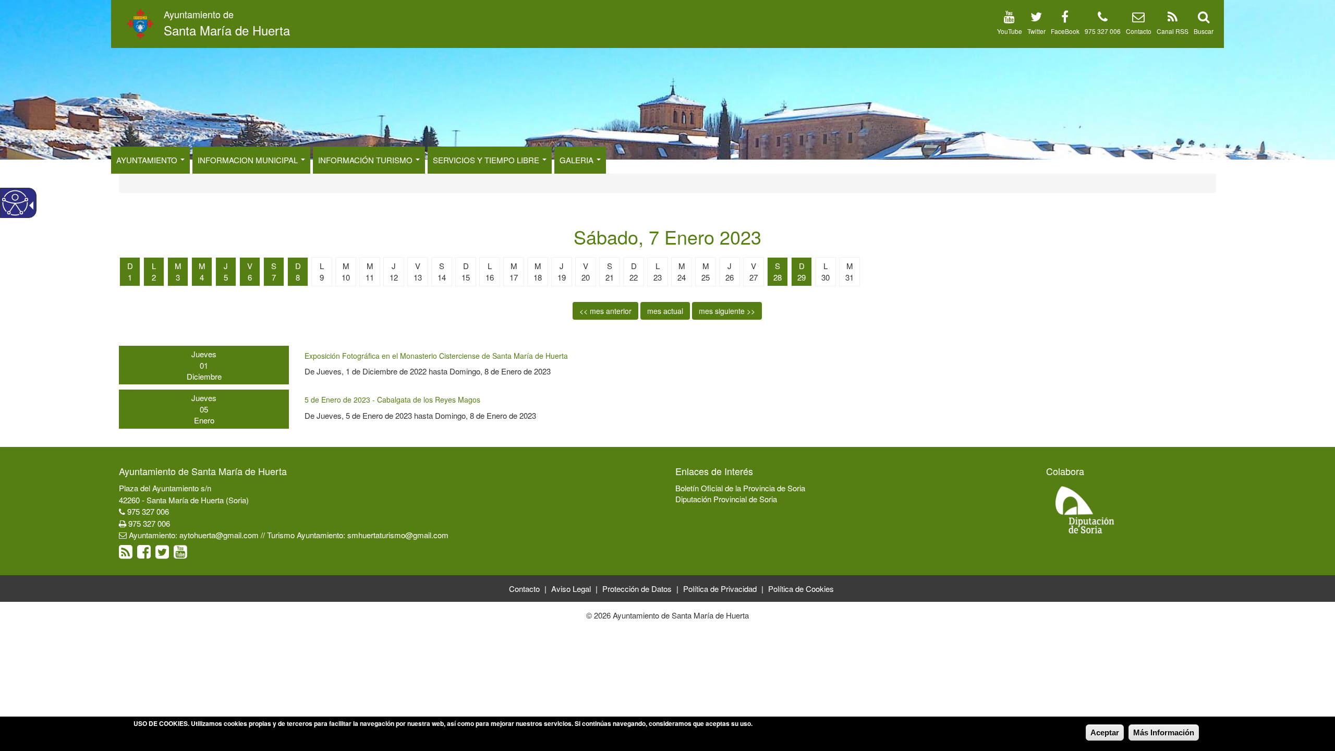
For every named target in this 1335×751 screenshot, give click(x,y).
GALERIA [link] (578, 159)
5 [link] (226, 277)
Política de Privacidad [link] (720, 588)
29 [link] (801, 277)
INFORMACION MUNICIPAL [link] (249, 159)
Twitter (1036, 31)
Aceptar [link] (1104, 732)
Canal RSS (1172, 31)
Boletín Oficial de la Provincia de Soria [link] (740, 487)
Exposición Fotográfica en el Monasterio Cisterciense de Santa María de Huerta (436, 355)
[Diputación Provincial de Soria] (1085, 509)
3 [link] (178, 277)
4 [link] (202, 277)
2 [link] (154, 277)
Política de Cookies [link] (801, 588)
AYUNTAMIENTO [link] (147, 159)
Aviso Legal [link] (571, 588)
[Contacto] (1138, 18)
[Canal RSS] (1173, 18)
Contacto (1138, 31)
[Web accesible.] (15, 202)
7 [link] (274, 277)
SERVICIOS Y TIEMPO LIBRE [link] (487, 159)
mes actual (665, 311)
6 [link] (250, 277)
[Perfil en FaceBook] (1065, 18)
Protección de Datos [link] (637, 588)
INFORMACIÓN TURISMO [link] (366, 159)
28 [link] (777, 277)
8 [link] (298, 277)
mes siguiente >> (727, 311)
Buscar (1203, 31)
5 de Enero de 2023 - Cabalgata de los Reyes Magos (392, 399)
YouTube (1009, 31)
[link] (127, 554)
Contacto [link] (524, 588)
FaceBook (1065, 31)
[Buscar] (1203, 18)
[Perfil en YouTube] (1009, 18)
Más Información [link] (1163, 732)
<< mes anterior (605, 311)
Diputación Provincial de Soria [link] (726, 498)
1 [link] (130, 277)
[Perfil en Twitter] (1036, 18)
